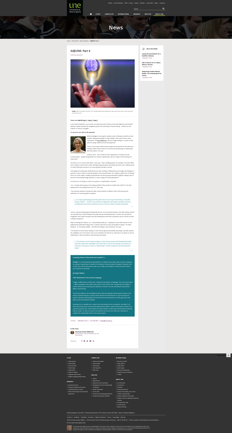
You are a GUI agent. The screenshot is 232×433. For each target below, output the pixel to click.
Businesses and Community (100, 383)
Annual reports (121, 404)
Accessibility (116, 417)
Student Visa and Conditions (125, 372)
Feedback (76, 417)
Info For (148, 14)
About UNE (159, 14)
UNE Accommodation (98, 361)
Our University (121, 383)
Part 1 (85, 120)
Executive (119, 387)
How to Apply (120, 368)
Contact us (162, 3)
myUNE (110, 3)
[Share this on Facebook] (81, 341)
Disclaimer (91, 417)
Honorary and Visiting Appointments (102, 394)
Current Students (118, 3)
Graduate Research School (75, 389)
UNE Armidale (96, 363)
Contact (119, 374)
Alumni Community (98, 389)
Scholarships (71, 368)
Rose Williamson (102, 140)
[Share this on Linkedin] (84, 341)
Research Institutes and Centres (77, 387)
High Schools (96, 380)
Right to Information (100, 417)
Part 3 (96, 120)
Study (98, 14)
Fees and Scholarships (123, 370)
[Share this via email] (90, 341)
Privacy (109, 417)
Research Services (73, 385)
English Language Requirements (77, 376)
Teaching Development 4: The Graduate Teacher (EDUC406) (101, 413)
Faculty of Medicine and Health (125, 396)
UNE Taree (96, 370)
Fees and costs (72, 366)
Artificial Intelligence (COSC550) (75, 413)
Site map (123, 417)
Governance (120, 385)
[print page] (93, 341)
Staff (126, 3)
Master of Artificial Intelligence (127, 413)
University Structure (122, 389)
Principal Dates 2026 (122, 402)
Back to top (221, 355)
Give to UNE (150, 3)
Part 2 (90, 120)
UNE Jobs (142, 3)
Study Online (120, 366)
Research (136, 14)
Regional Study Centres (74, 374)
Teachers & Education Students (101, 396)
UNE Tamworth (97, 368)
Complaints (84, 417)
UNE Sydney (96, 366)
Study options (72, 361)
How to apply (71, 363)
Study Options (121, 363)
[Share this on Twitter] (87, 341)
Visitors (95, 378)
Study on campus (73, 372)
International (123, 14)
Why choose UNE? (122, 361)
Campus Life (109, 14)
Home (91, 14)
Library (131, 3)
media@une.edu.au (106, 321)
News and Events (122, 407)
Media (136, 3)
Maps (156, 3)
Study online (71, 370)
